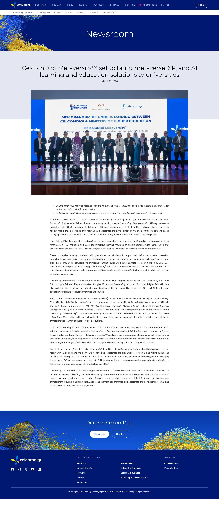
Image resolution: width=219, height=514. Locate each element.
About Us (120, 434)
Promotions (150, 5)
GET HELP (166, 5)
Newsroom (99, 434)
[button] (41, 5)
